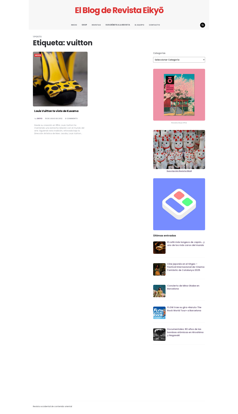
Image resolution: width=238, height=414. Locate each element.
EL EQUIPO (139, 25)
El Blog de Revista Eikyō (119, 10)
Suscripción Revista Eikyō (179, 171)
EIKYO (39, 119)
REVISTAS (96, 25)
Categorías (159, 53)
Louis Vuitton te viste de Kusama (56, 111)
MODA (38, 55)
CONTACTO (154, 25)
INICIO (74, 25)
